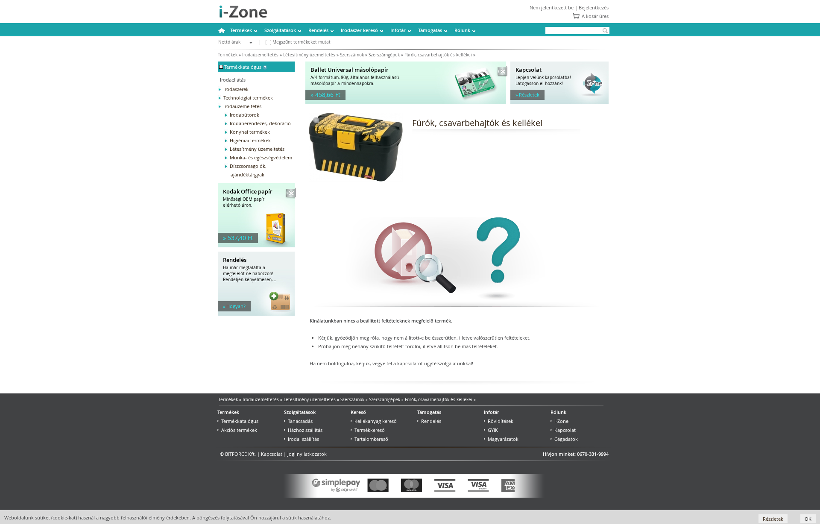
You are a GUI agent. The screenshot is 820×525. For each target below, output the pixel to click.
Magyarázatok (503, 439)
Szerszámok (352, 55)
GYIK (493, 430)
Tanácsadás (300, 421)
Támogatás (430, 30)
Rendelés (318, 30)
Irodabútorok (244, 114)
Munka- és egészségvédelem (261, 157)
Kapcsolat (565, 430)
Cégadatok (566, 439)
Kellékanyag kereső (375, 421)
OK (808, 519)
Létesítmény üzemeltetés (309, 55)
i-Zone (561, 421)
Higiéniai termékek (250, 140)
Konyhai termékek (250, 132)
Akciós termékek (239, 430)
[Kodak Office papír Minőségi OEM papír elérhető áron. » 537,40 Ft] (256, 245)
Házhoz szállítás (305, 430)
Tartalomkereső (371, 439)
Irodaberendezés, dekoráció (260, 123)
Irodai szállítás (303, 439)
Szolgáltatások (280, 30)
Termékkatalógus (239, 421)
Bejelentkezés (594, 7)
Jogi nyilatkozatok (307, 454)
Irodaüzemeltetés (260, 55)
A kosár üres (595, 16)
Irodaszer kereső (359, 30)
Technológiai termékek (248, 97)
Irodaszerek (236, 89)
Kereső (358, 412)
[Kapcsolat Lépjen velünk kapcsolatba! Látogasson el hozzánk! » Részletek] (559, 102)
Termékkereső (369, 430)
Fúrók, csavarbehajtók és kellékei (438, 55)
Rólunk (462, 30)
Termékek (241, 30)
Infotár (398, 30)
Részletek (773, 519)
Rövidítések (500, 421)
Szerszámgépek (384, 55)
